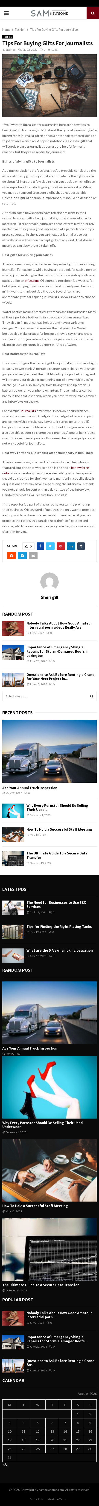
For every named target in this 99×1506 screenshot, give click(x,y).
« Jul (5, 1464)
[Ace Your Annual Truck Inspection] (49, 751)
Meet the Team (56, 1499)
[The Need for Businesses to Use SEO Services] (13, 908)
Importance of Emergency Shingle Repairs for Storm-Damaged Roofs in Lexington (57, 651)
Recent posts (17, 712)
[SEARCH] (92, 696)
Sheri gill (11, 49)
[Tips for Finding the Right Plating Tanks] (13, 932)
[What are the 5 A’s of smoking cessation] (13, 955)
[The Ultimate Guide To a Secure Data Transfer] (13, 858)
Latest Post (15, 889)
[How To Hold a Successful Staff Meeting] (13, 834)
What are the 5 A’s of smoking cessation (59, 950)
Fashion (7, 36)
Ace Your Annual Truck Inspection (29, 788)
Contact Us (36, 1499)
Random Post (17, 614)
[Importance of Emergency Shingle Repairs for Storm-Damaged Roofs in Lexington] (13, 652)
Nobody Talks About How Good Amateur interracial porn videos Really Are (59, 625)
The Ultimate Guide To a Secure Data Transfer (40, 1285)
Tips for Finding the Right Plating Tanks (59, 927)
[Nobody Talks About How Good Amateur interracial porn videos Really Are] (13, 628)
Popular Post (17, 1299)
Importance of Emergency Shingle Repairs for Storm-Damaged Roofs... (56, 1339)
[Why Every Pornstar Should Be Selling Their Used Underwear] (13, 811)
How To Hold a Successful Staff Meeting (59, 829)
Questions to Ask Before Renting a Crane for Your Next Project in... (60, 677)
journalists (28, 411)
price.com (32, 280)
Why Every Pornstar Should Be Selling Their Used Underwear (42, 1125)
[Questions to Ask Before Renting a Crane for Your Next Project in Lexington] (13, 680)
